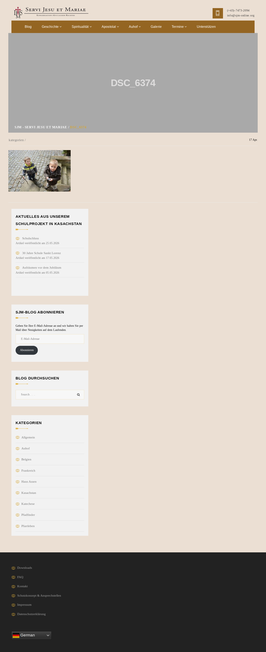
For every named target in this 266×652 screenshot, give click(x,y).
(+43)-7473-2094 (238, 10)
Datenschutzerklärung (31, 614)
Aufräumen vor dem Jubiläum (41, 267)
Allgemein (28, 437)
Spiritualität (81, 26)
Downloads (24, 567)
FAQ (20, 577)
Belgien (26, 459)
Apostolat (109, 26)
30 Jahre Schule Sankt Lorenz (41, 253)
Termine (178, 26)
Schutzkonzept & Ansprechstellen (39, 595)
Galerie (156, 26)
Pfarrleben (28, 526)
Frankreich (28, 470)
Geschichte (51, 26)
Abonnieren (27, 350)
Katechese (28, 503)
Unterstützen (206, 26)
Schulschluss (30, 238)
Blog (28, 26)
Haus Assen (29, 481)
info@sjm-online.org (241, 15)
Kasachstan (28, 492)
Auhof (134, 26)
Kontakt (22, 586)
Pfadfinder (28, 514)
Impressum (24, 604)
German (27, 635)
